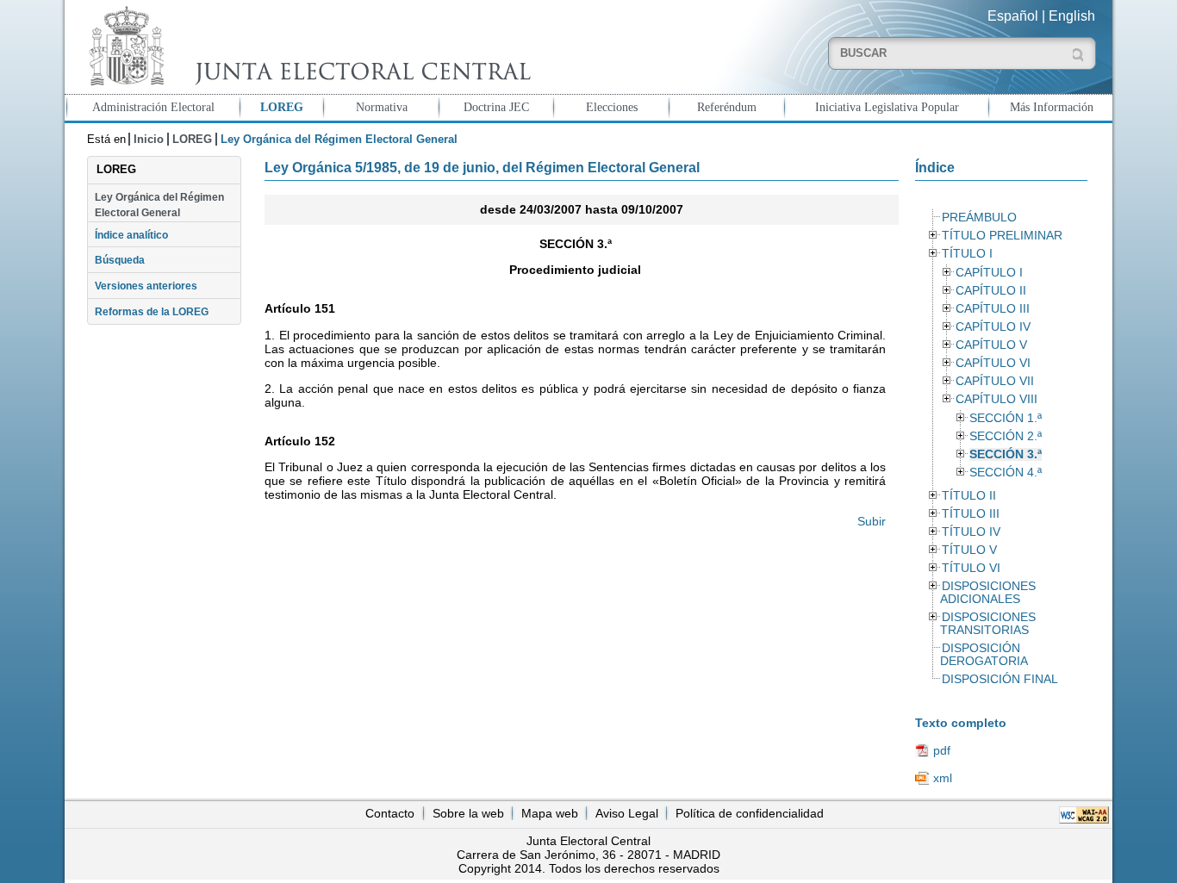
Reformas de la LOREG (152, 312)
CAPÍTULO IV (993, 326)
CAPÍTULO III (993, 308)
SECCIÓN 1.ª (1005, 418)
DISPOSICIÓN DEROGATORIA (984, 655)
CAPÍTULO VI (993, 363)
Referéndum (727, 107)
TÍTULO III (971, 513)
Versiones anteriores (146, 286)
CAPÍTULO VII (995, 381)
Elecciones (612, 107)
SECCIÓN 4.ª (1005, 472)
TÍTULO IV (971, 531)
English (1072, 16)
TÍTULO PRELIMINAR (1002, 235)
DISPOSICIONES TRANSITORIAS (987, 624)
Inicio (149, 139)
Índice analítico (131, 235)
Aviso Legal (626, 813)
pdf (941, 750)
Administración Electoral (153, 107)
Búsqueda (120, 260)
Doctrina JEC (496, 107)
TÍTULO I (967, 253)
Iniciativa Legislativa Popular (887, 107)
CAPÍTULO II (991, 290)
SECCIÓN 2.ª (1005, 436)
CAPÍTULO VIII (996, 399)
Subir (871, 521)
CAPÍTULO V (991, 345)
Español (1012, 16)
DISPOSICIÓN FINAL (1000, 679)
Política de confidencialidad (750, 813)
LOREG (281, 107)
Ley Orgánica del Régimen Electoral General (159, 205)
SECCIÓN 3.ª (1005, 454)
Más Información (1051, 107)
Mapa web (549, 813)
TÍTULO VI (971, 568)
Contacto (389, 813)
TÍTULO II (969, 495)
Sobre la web (468, 813)
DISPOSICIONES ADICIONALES (987, 593)
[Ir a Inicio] (306, 46)
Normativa (382, 107)
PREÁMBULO (979, 217)
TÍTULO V (969, 550)
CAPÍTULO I (989, 272)
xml (942, 778)
